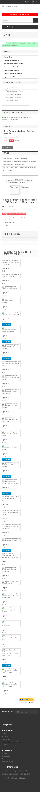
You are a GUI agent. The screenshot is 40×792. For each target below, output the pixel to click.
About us (5, 745)
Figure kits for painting (11, 60)
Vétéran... (5, 518)
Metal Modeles (7, 158)
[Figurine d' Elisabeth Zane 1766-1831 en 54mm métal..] (11, 313)
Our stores (5, 736)
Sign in (35, 1)
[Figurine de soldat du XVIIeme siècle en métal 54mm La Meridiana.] (11, 329)
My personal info (7, 761)
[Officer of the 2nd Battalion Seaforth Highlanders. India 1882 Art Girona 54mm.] (11, 652)
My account (7, 750)
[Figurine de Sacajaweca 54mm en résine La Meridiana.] (11, 346)
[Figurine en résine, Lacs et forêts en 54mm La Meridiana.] (11, 464)
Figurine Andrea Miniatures (14, 94)
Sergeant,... (6, 691)
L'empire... (5, 504)
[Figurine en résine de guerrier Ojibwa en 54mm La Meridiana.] (11, 405)
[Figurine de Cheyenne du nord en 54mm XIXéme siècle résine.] (11, 391)
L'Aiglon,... (5, 588)
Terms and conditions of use (11, 742)
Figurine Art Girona (12, 100)
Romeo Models (8, 171)
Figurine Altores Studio (13, 88)
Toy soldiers (8, 57)
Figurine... (5, 616)
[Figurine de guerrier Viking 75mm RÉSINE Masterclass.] (11, 569)
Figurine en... (6, 412)
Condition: (5, 210)
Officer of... (5, 660)
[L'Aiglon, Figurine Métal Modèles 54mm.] (11, 582)
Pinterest (34, 218)
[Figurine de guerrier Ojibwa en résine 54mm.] (11, 287)
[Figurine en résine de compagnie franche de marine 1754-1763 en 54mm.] (11, 481)
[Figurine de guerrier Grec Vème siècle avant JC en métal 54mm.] (11, 595)
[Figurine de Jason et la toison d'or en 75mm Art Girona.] (11, 637)
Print (6, 225)
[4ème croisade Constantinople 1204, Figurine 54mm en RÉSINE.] (11, 555)
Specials (8, 126)
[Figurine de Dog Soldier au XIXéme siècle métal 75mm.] (11, 433)
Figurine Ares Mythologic (13, 97)
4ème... (4, 561)
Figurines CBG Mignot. (11, 70)
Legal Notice (6, 739)
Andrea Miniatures (21, 158)
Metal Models (7, 161)
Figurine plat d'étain (10, 77)
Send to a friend (10, 222)
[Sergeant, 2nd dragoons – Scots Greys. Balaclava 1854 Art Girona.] (11, 684)
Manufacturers (12, 82)
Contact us (20, 1)
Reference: (5, 207)
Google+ (23, 218)
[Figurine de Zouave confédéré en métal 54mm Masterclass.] (11, 623)
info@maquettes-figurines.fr (18, 778)
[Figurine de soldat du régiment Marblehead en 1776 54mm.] (11, 419)
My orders (5, 753)
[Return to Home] (3, 43)
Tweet (6, 218)
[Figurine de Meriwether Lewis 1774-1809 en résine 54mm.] (11, 377)
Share (14, 218)
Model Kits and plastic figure (13, 63)
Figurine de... (6, 268)
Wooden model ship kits (12, 67)
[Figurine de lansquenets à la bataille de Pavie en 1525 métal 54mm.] (11, 526)
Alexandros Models (20, 161)
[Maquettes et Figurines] (20, 9)
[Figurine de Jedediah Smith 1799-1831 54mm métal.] (11, 447)
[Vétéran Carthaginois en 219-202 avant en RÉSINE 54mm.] (11, 512)
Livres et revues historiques (13, 73)
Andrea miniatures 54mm (27, 168)
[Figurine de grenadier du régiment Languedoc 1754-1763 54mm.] (11, 262)
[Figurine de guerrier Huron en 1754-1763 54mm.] (11, 275)
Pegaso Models (8, 164)
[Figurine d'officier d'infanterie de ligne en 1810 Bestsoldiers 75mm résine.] (14, 190)
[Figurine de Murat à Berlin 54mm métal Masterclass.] (11, 539)
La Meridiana (19, 164)
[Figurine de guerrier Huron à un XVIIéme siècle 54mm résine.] (11, 363)
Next (32, 190)
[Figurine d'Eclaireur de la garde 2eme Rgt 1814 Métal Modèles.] (11, 609)
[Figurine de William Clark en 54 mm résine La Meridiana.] (11, 300)
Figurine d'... (6, 319)
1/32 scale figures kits (10, 168)
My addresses (6, 759)
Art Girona (32, 161)
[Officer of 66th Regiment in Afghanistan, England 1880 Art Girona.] (11, 670)
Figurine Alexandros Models (14, 91)
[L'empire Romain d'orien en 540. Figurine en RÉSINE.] (11, 498)
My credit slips (6, 756)
